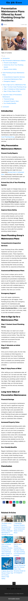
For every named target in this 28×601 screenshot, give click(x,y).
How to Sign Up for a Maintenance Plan (14, 84)
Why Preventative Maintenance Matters (14, 60)
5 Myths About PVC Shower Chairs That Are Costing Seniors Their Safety (7, 574)
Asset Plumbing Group (7, 137)
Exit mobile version (14, 599)
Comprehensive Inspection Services (14, 77)
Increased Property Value (11, 101)
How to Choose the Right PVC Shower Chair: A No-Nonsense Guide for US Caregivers (19, 568)
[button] (4, 502)
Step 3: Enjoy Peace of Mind (12, 91)
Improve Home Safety (10, 69)
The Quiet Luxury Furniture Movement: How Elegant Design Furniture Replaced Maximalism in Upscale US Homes (7, 529)
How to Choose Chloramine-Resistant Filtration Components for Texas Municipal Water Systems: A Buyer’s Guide (6, 549)
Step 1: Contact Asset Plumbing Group (15, 87)
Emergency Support (10, 81)
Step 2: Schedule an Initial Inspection (14, 89)
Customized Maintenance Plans (13, 79)
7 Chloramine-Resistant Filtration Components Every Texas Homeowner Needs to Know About (19, 528)
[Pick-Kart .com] (14, 589)
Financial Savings (9, 99)
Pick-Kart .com (14, 2)
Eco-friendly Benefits (10, 103)
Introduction (6, 58)
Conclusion (5, 106)
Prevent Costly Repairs (10, 62)
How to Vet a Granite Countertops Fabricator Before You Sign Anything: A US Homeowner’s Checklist (19, 549)
